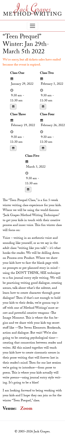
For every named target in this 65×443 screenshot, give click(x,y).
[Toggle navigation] (32, 26)
